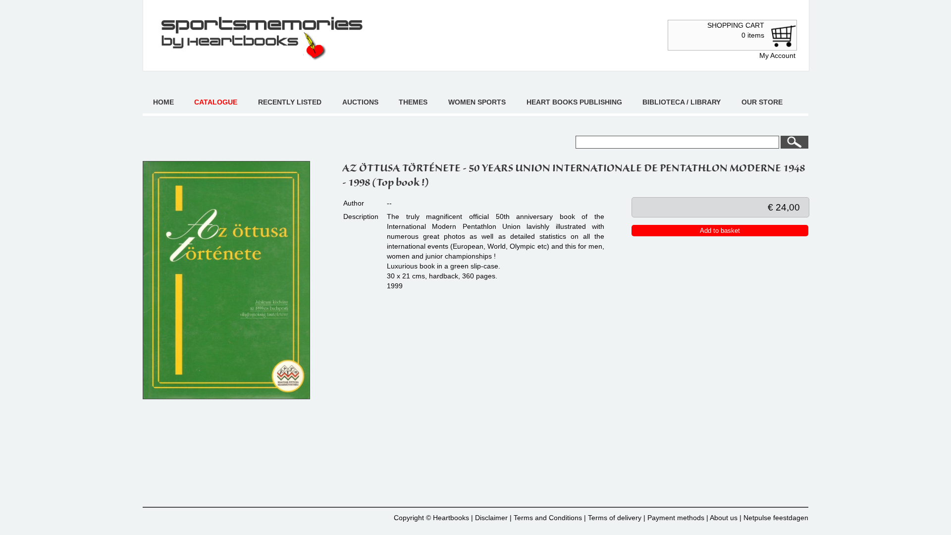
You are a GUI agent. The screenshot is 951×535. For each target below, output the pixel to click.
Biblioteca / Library (681, 102)
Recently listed (289, 102)
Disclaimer (491, 518)
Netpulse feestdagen (775, 518)
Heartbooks (451, 518)
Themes (413, 102)
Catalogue (215, 102)
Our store (762, 102)
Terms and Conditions (548, 518)
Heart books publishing (574, 102)
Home (163, 102)
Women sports (477, 102)
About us (724, 518)
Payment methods (675, 518)
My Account (777, 55)
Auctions (360, 102)
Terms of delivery (614, 518)
